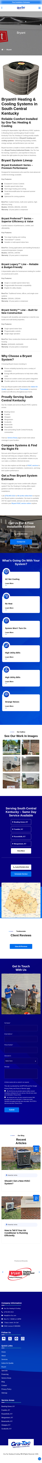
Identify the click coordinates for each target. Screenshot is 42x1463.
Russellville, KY (7, 1414)
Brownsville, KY (7, 1421)
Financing (4, 1374)
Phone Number (8, 1045)
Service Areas (12, 438)
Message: (7, 1066)
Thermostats (24, 389)
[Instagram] (23, 1338)
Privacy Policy (8, 1088)
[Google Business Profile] (3, 1338)
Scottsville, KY (6, 1429)
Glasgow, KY (5, 1425)
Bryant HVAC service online (21, 503)
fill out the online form (24, 496)
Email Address (8, 1034)
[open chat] (38, 1459)
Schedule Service (21, 874)
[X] (10, 1338)
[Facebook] (16, 1338)
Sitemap (4, 1393)
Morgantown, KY (7, 1417)
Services (4, 1359)
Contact (4, 1385)
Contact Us (21, 542)
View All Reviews (21, 946)
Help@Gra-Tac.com (10, 1315)
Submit (11, 1110)
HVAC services (33, 465)
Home (3, 1352)
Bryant (3, 1367)
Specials (4, 1370)
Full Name (7, 1023)
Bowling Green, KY (8, 1406)
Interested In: (7, 1056)
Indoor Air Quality (7, 1363)
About (3, 1356)
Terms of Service (21, 1088)
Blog (3, 1382)
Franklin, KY (5, 1410)
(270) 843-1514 (10, 496)
